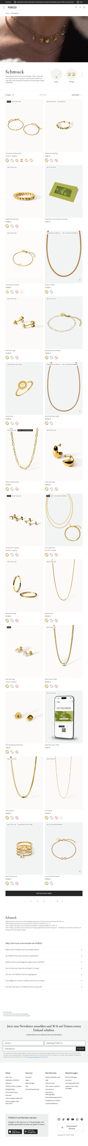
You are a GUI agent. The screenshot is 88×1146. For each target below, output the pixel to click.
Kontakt (28, 1077)
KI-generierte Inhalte (52, 1100)
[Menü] (3, 7)
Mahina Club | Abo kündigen (71, 1087)
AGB (46, 1080)
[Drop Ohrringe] (63, 454)
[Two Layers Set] (63, 520)
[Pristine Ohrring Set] (24, 520)
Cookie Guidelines (51, 1103)
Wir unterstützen (12, 1092)
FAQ (26, 1086)
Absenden (80, 1049)
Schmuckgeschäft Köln (14, 1098)
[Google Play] (31, 1131)
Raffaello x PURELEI (12, 1080)
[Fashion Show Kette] (24, 454)
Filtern (8, 95)
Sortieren (75, 95)
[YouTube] (72, 1119)
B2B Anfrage (29, 1083)
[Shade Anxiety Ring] (63, 125)
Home (8, 13)
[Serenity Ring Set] (24, 848)
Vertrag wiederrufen (72, 1083)
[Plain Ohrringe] (24, 322)
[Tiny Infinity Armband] (63, 848)
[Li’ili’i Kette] (63, 782)
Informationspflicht (52, 1086)
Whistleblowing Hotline (53, 1097)
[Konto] (80, 7)
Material (8, 1083)
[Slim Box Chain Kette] (63, 388)
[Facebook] (68, 1119)
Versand (68, 1080)
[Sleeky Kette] (63, 585)
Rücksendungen (71, 1077)
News (27, 1080)
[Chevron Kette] (63, 257)
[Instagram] (59, 1119)
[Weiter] (62, 901)
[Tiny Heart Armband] (24, 257)
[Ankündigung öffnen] (44, 2)
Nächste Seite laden (44, 893)
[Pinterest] (81, 1119)
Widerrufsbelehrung (52, 1077)
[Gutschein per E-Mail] (63, 717)
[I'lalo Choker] (24, 782)
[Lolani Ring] (24, 388)
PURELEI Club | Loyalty (13, 1086)
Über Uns (9, 1077)
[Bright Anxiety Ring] (24, 191)
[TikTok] (63, 1119)
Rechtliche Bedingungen (50, 1093)
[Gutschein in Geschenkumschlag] (63, 191)
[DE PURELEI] (12, 7)
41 (57, 901)
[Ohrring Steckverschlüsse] (24, 717)
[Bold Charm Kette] (63, 651)
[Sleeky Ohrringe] (24, 585)
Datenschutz (50, 1083)
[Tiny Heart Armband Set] (24, 125)
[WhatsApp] (77, 1119)
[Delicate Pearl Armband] (63, 322)
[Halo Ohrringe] (24, 651)
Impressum (49, 1089)
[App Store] (15, 1131)
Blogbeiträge (10, 1089)
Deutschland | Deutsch (71, 1127)
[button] (76, 7)
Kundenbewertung (32, 1089)
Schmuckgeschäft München (12, 1102)
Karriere (8, 1095)
